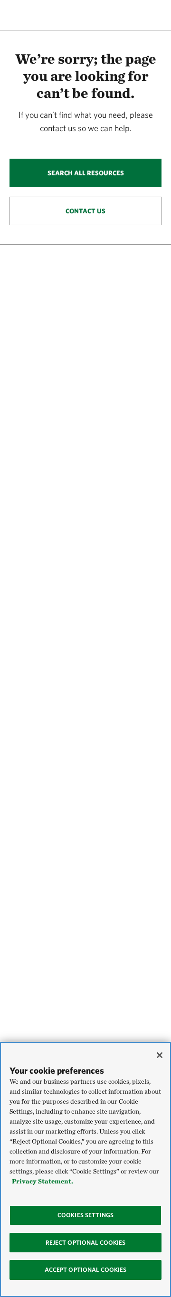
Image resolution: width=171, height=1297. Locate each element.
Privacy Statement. (42, 1181)
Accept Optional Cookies (86, 1269)
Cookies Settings (85, 1215)
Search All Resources (86, 173)
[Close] (159, 1055)
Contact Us (85, 211)
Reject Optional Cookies (86, 1242)
